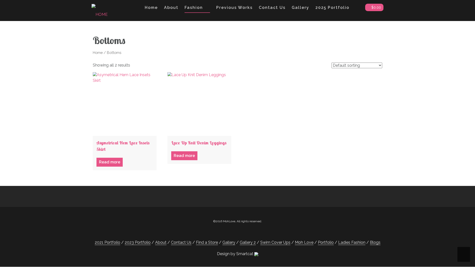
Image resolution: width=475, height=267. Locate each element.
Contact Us (272, 7)
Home (151, 7)
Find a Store (207, 242)
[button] (357, 8)
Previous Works (234, 7)
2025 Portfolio (332, 7)
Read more (109, 162)
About (171, 7)
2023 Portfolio (138, 242)
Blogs (375, 242)
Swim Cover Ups (275, 242)
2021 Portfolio (107, 242)
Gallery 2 (248, 242)
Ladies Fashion (351, 242)
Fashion (194, 7)
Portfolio (326, 242)
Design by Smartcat (235, 253)
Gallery (300, 7)
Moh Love (304, 242)
